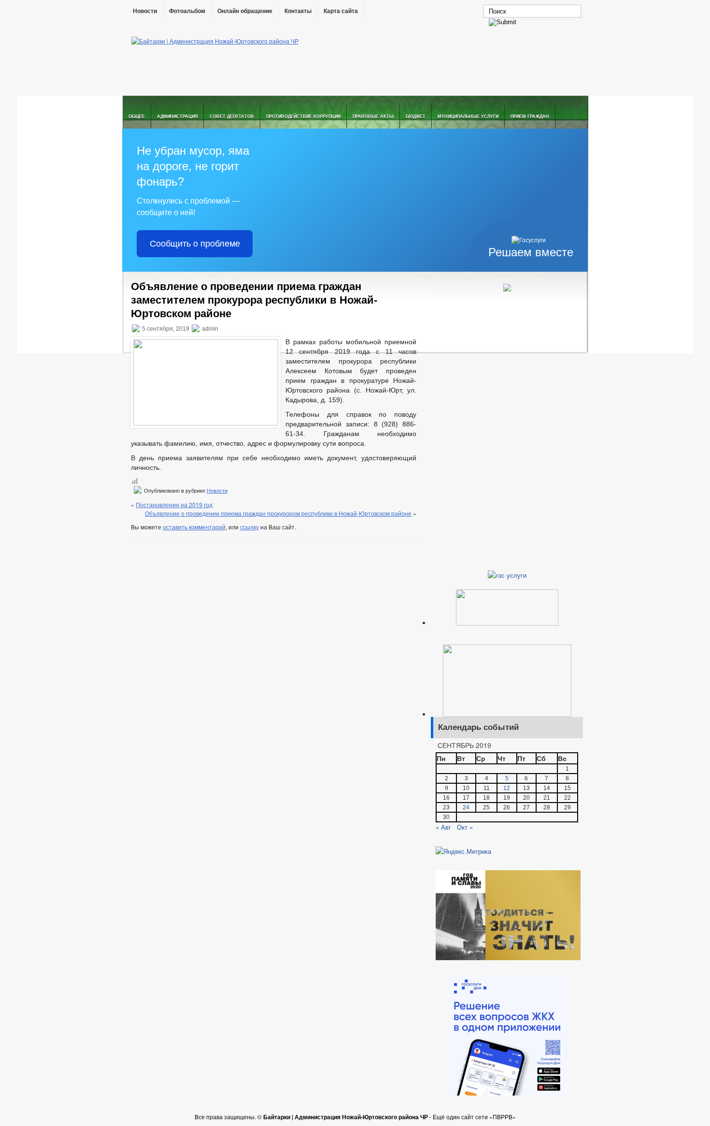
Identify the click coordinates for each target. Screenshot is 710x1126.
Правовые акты (373, 116)
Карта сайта (341, 11)
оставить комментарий (194, 527)
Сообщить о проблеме (195, 244)
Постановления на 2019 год (174, 504)
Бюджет (416, 116)
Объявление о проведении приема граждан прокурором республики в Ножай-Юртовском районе (278, 513)
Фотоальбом (187, 11)
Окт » (465, 827)
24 (466, 807)
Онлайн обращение (244, 11)
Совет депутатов (232, 116)
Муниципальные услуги (468, 116)
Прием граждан (530, 116)
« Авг (443, 827)
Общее (136, 116)
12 (506, 788)
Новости (145, 11)
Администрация (177, 116)
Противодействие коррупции (303, 116)
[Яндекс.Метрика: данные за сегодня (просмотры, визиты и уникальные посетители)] (463, 851)
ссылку (249, 527)
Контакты (298, 11)
